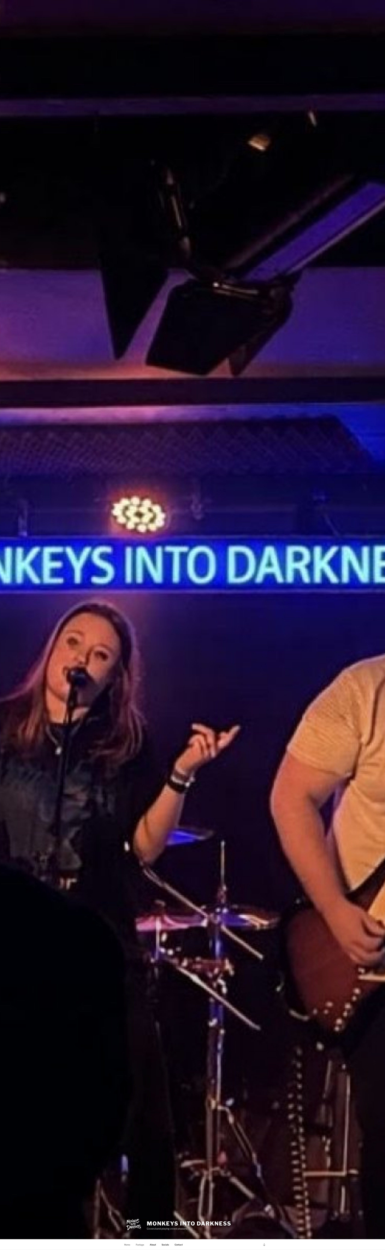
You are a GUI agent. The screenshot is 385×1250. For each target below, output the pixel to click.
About (153, 1244)
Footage (140, 1244)
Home (127, 1244)
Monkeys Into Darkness (189, 1223)
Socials (165, 1244)
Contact (179, 1244)
